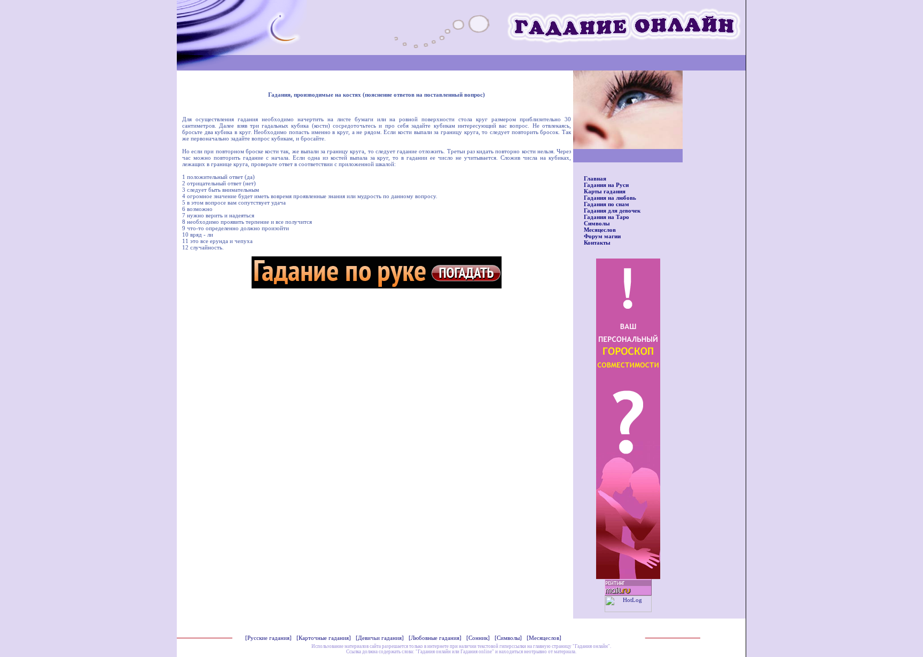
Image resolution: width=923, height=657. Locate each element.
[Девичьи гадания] (380, 638)
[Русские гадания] (268, 638)
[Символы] (508, 638)
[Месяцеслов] (544, 638)
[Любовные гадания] (435, 638)
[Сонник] (478, 638)
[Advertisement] (376, 319)
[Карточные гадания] (323, 638)
